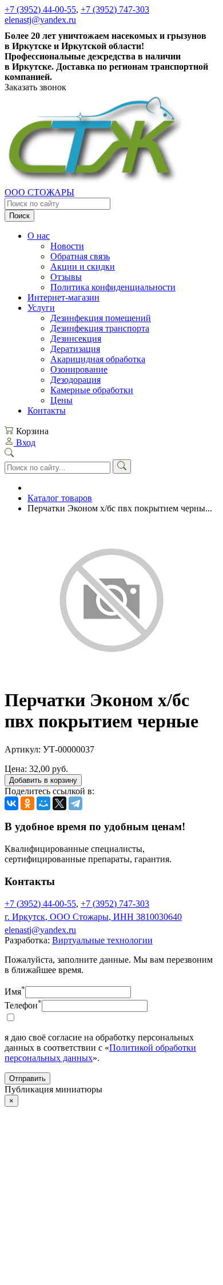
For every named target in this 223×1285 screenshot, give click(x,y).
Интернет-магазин (63, 297)
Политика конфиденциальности (113, 287)
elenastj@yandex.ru (40, 20)
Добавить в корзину (43, 780)
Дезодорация (75, 380)
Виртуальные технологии (102, 940)
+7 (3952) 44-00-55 (40, 9)
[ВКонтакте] (11, 803)
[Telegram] (75, 803)
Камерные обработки (91, 390)
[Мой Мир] (43, 803)
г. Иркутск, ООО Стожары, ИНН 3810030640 (93, 917)
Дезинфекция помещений (100, 318)
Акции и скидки (82, 266)
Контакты (46, 410)
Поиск (19, 215)
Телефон (23, 1005)
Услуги (41, 308)
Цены (61, 400)
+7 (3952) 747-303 (115, 9)
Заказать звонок (35, 87)
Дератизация (75, 349)
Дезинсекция (75, 338)
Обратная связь (80, 256)
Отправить (27, 1078)
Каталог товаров (59, 498)
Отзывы (66, 277)
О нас (38, 236)
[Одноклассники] (27, 803)
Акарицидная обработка (97, 359)
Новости (67, 246)
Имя (15, 991)
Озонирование (78, 369)
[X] (59, 803)
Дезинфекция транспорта (99, 328)
